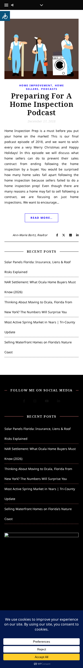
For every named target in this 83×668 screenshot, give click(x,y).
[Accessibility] (5, 16)
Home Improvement (35, 85)
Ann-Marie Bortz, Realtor (30, 235)
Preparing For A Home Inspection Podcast (41, 104)
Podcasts (49, 89)
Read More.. (41, 218)
